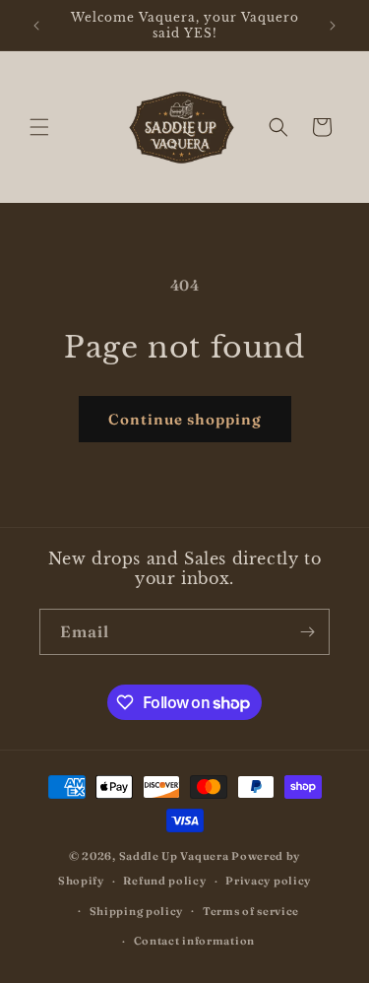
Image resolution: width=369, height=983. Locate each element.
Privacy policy (268, 880)
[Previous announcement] (36, 25)
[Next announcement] (332, 25)
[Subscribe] (307, 632)
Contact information (194, 941)
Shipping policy (137, 911)
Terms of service (251, 911)
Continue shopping (185, 419)
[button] (39, 127)
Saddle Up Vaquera (175, 856)
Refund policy (164, 880)
